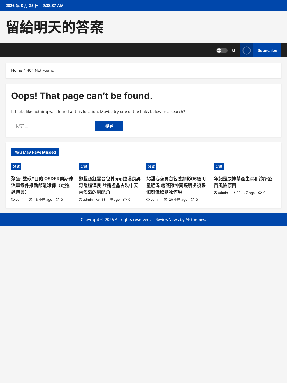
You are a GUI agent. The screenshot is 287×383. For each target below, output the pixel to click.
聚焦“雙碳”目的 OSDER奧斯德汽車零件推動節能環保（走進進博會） (42, 185)
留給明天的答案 (55, 27)
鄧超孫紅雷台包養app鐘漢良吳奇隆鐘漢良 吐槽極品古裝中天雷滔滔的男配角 (110, 185)
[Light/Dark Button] (222, 50)
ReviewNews (167, 219)
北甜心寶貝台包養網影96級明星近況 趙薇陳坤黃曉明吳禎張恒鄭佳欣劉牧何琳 (176, 185)
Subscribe (267, 50)
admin (20, 199)
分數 (16, 166)
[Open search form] (233, 50)
